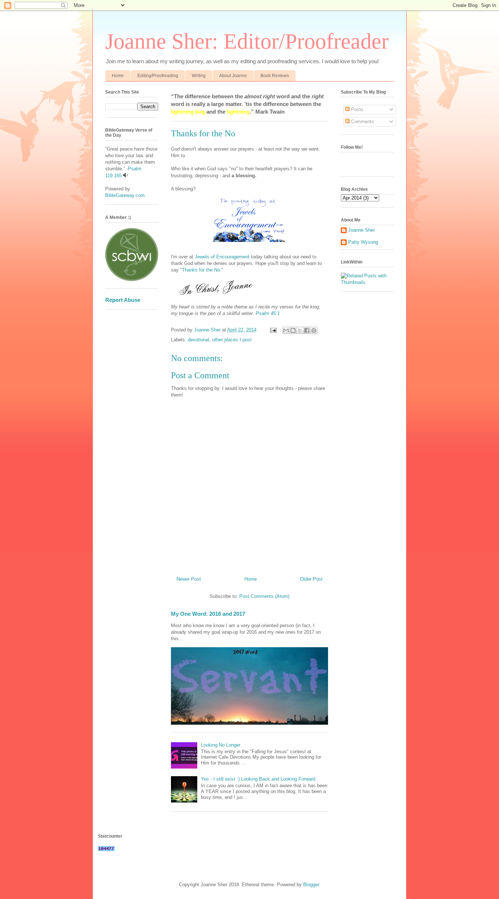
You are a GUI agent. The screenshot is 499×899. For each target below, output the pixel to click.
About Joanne (233, 75)
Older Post (311, 579)
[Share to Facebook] (307, 330)
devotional (198, 339)
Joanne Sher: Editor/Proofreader (247, 41)
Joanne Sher (361, 230)
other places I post (232, 339)
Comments (362, 121)
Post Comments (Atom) (264, 596)
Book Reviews (274, 75)
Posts (356, 109)
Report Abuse (122, 300)
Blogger (311, 884)
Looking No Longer (220, 745)
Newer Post (188, 579)
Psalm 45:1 (268, 313)
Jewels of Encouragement (222, 256)
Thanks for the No (201, 270)
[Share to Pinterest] (313, 330)
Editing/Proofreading (157, 75)
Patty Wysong (363, 242)
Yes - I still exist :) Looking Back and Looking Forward (258, 779)
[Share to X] (300, 330)
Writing (199, 75)
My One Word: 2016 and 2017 (208, 614)
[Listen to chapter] (125, 175)
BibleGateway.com (125, 195)
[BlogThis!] (293, 330)
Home (118, 75)
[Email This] (286, 330)
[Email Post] (272, 330)
